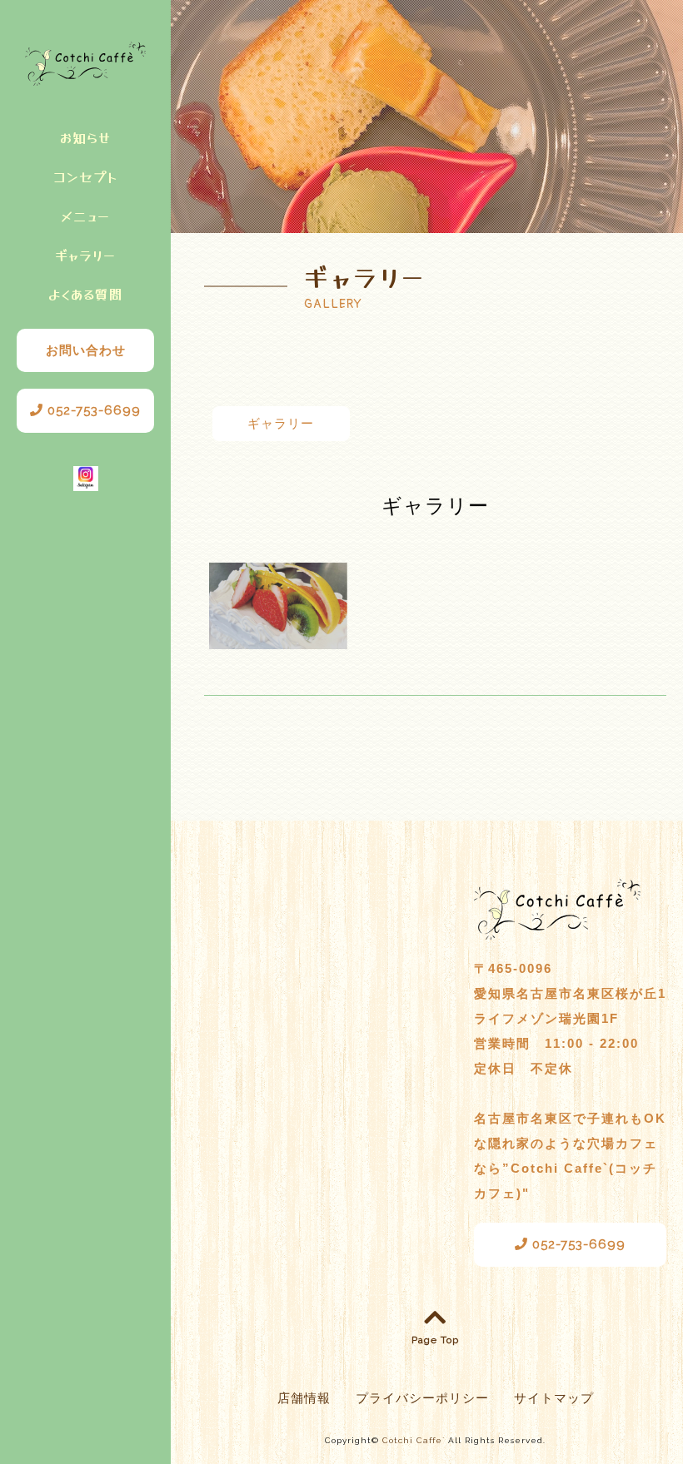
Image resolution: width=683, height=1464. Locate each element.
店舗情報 (304, 1398)
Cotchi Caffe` (413, 1440)
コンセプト (85, 176)
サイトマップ (554, 1398)
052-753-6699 (92, 410)
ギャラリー (85, 255)
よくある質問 (85, 294)
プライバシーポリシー (422, 1398)
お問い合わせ (86, 350)
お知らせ (85, 137)
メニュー (85, 216)
